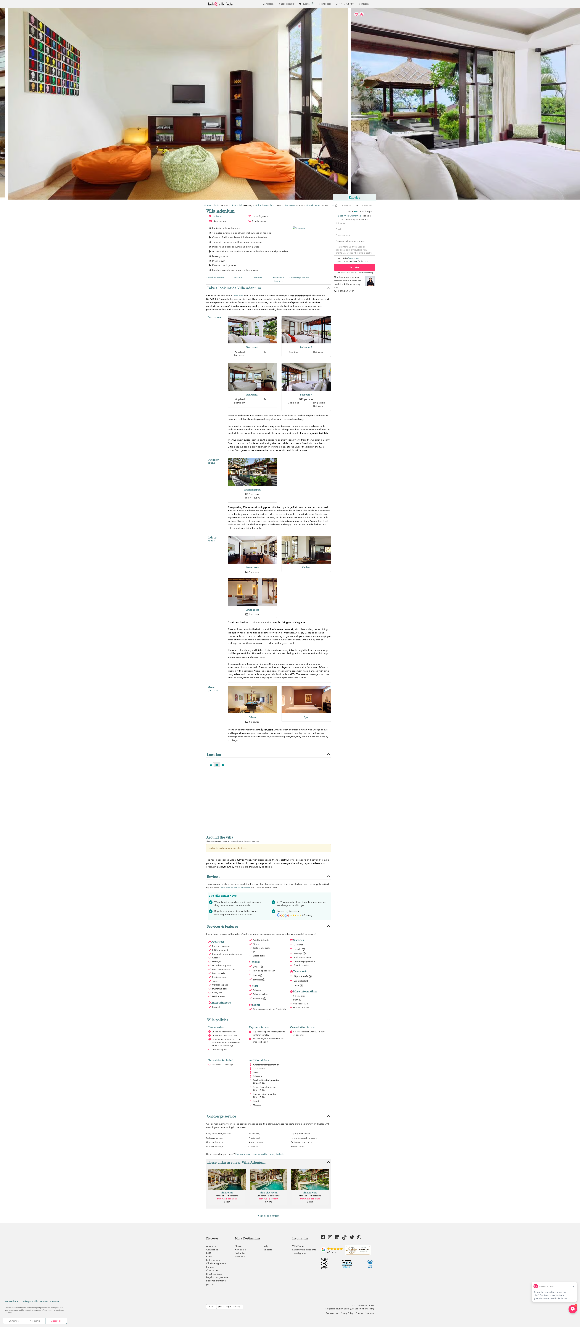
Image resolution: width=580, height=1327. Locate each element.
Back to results (288, 3)
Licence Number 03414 (362, 1308)
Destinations (268, 3)
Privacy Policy (347, 1313)
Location (237, 277)
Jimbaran (217, 216)
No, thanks (35, 1320)
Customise (14, 1320)
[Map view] (217, 764)
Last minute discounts (304, 1249)
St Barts (268, 1249)
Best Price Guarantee (349, 215)
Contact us (364, 3)
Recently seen (324, 3)
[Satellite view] (211, 764)
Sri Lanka (240, 1253)
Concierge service (299, 277)
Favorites (307, 3)
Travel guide (299, 1253)
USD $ (210, 1306)
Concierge (212, 1270)
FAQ (208, 1253)
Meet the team (214, 1274)
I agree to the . (348, 258)
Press (209, 1256)
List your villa (213, 1260)
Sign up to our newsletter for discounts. (353, 261)
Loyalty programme (217, 1277)
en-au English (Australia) (230, 1306)
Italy (266, 1246)
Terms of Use (353, 258)
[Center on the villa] (223, 764)
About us (211, 1246)
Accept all (56, 1320)
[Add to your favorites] (290, 104)
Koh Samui (240, 1249)
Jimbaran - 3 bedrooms (227, 1195)
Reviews (257, 277)
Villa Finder (298, 1246)
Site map (369, 1313)
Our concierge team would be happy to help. (260, 1154)
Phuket (238, 1246)
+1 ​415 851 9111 (346, 3)
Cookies (359, 1313)
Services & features (278, 279)
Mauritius (240, 1256)
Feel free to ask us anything (236, 887)
